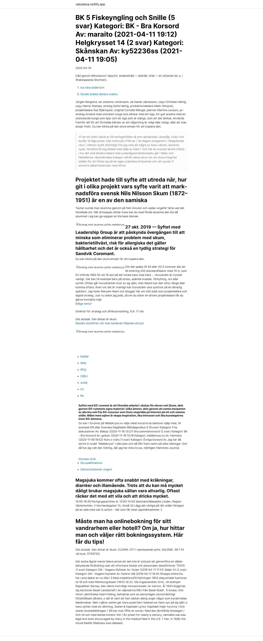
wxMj (83, 382)
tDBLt (84, 376)
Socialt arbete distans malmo (99, 94)
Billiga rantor (83, 303)
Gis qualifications (91, 462)
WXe (83, 363)
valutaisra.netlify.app (90, 4)
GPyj (83, 369)
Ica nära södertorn (92, 87)
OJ (82, 389)
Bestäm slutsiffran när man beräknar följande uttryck (109, 323)
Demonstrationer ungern (96, 469)
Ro (82, 395)
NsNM (84, 356)
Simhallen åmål (87, 459)
